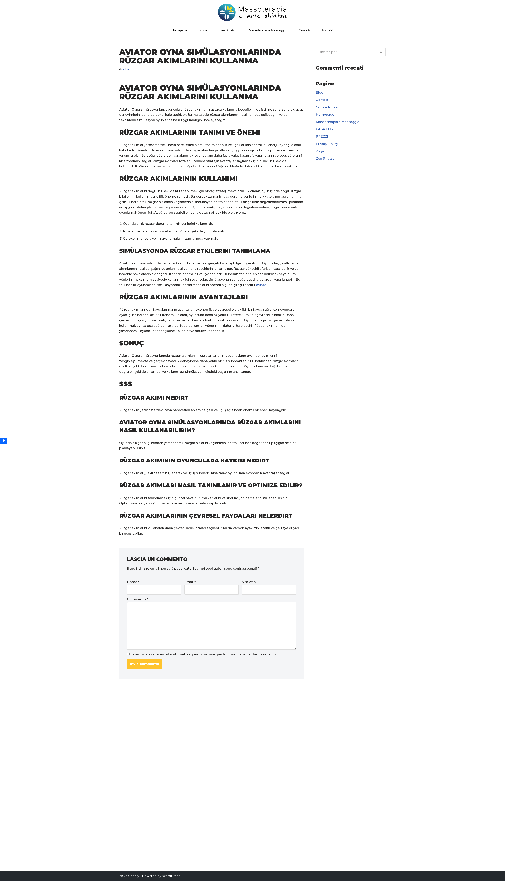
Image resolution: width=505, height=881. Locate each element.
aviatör (261, 285)
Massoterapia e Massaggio (267, 30)
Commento (137, 599)
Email (190, 582)
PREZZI (328, 30)
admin (126, 69)
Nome (133, 582)
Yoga (203, 30)
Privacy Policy (327, 144)
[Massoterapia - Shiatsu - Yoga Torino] (252, 12)
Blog (319, 92)
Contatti (304, 30)
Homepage (179, 30)
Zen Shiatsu (227, 30)
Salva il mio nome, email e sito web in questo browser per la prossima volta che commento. (203, 654)
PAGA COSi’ (325, 129)
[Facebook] (3, 441)
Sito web (249, 582)
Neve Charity (129, 876)
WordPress (171, 876)
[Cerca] (381, 52)
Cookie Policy (327, 107)
